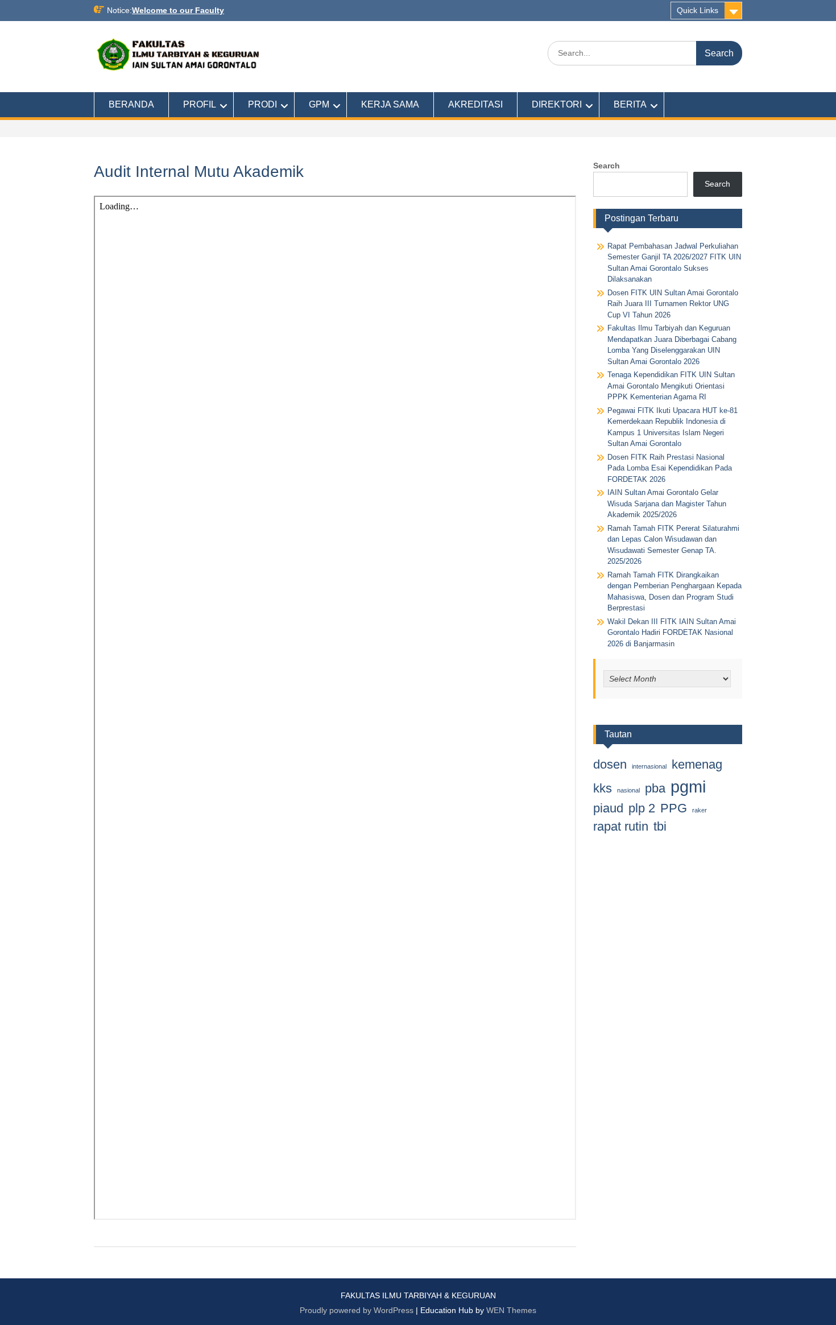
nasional (628, 790)
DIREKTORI (557, 104)
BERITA (630, 104)
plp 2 (641, 808)
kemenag (697, 764)
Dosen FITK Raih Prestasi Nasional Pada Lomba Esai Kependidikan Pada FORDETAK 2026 (669, 468)
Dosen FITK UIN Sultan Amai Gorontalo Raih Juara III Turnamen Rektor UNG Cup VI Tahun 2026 (672, 303)
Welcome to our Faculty (178, 10)
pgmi (688, 786)
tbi (660, 826)
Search (606, 165)
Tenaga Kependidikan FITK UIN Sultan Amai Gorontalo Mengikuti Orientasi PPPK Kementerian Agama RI (671, 385)
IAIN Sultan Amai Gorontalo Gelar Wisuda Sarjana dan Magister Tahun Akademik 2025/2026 (666, 503)
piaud (608, 808)
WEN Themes (511, 1310)
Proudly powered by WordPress (356, 1310)
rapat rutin (620, 826)
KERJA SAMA (390, 104)
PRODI (262, 104)
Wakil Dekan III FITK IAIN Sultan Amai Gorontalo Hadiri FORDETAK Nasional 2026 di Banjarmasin (671, 632)
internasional (649, 766)
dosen (610, 764)
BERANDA (131, 104)
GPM (319, 104)
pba (655, 788)
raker (699, 810)
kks (602, 788)
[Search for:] (645, 52)
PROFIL (199, 104)
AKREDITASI (475, 104)
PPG (673, 808)
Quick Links (697, 10)
